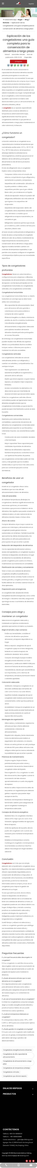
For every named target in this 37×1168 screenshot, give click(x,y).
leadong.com (24, 1156)
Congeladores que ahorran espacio (15, 1076)
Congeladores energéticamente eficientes (17, 1050)
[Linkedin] (27, 1161)
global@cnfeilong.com (25, 1139)
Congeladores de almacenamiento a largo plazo (17, 1062)
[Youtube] (30, 1161)
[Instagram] (33, 1161)
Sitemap (5, 1156)
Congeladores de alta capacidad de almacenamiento (15, 1055)
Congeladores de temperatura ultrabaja (16, 1068)
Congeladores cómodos (11, 1072)
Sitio (30, 57)
